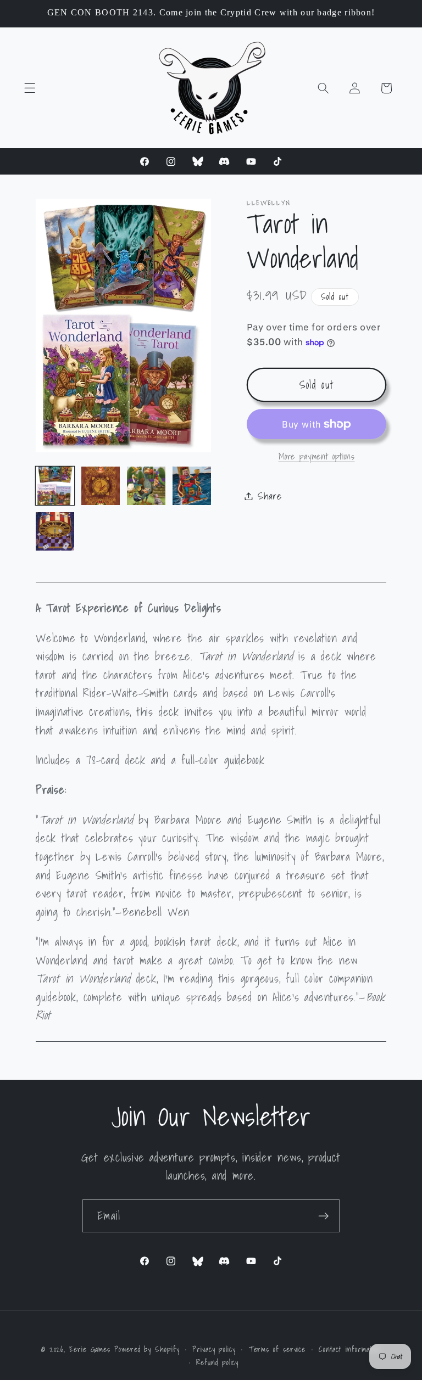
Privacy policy (214, 1349)
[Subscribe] (323, 1216)
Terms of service (277, 1349)
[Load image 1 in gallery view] (55, 486)
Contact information (350, 1349)
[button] (30, 88)
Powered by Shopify (146, 1349)
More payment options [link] (317, 457)
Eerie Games (91, 1349)
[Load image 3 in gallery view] (146, 486)
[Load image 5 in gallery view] (55, 531)
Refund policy (217, 1362)
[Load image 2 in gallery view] (100, 486)
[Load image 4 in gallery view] (192, 486)
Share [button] (270, 496)
